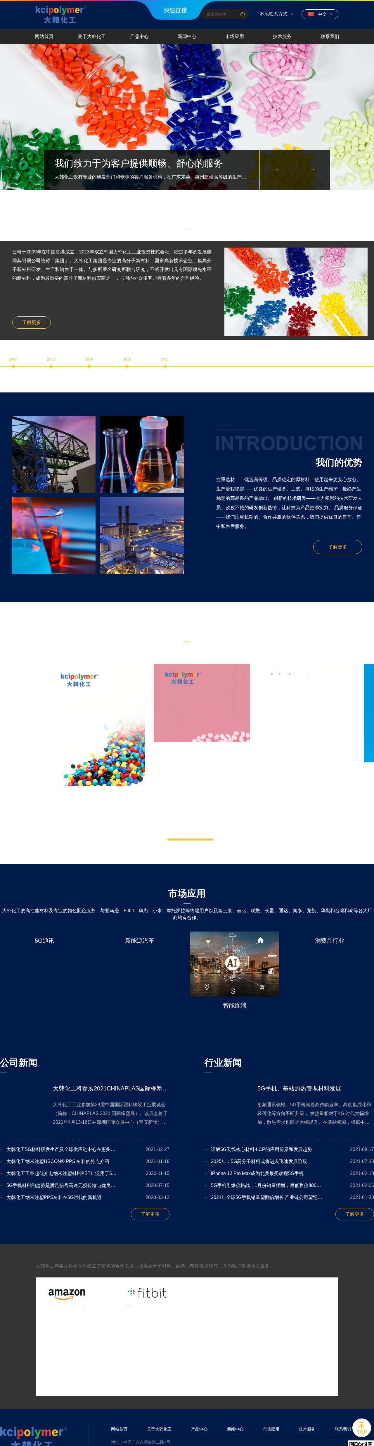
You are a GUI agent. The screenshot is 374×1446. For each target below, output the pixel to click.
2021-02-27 (84, 1149)
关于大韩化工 (92, 36)
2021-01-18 (84, 1161)
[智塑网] (227, 1332)
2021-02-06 (289, 1185)
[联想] (227, 1371)
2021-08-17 (289, 1149)
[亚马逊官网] (67, 1292)
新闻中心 (187, 36)
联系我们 (330, 36)
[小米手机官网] (307, 1292)
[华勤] (147, 1332)
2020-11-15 (84, 1173)
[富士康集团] (67, 1332)
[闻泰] (147, 1371)
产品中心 (139, 36)
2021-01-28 (289, 1197)
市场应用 (234, 36)
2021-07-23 (289, 1161)
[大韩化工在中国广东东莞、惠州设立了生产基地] (187, 117)
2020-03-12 (84, 1197)
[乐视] (67, 1371)
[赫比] (307, 1332)
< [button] (277, 169)
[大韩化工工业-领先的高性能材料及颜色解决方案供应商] (61, 14)
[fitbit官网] (147, 1292)
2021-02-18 (289, 1173)
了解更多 (31, 322)
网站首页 (44, 36)
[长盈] (307, 1371)
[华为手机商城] (227, 1292)
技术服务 (282, 36)
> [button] (312, 169)
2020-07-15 (84, 1185)
